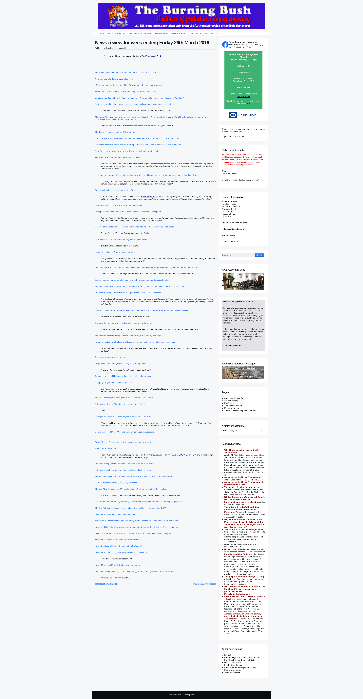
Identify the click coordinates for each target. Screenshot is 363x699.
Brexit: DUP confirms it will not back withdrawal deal (118, 539)
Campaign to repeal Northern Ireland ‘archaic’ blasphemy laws (123, 376)
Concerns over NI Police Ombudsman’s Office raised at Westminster (125, 432)
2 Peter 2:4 (191, 455)
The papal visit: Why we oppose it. (241, 487)
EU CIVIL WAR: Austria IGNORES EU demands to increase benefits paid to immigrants (133, 533)
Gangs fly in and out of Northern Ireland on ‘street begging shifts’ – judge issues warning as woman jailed (142, 310)
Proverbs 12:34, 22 (149, 196)
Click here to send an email (235, 223)
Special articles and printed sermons (186, 33)
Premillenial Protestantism (237, 594)
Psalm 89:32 (114, 199)
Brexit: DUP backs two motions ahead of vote (115, 514)
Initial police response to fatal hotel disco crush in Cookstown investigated (128, 211)
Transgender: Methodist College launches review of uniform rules (124, 323)
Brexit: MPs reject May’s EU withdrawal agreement (117, 565)
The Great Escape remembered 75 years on (115, 132)
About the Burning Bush (235, 398)
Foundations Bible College (237, 554)
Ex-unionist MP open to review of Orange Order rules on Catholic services (128, 293)
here (248, 103)
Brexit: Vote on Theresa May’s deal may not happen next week (123, 442)
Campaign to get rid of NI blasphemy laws (113, 382)
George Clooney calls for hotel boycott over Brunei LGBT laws (123, 417)
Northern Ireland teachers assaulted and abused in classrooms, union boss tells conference (136, 104)
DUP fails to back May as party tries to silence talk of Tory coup (123, 470)
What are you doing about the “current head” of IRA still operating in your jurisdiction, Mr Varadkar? (139, 98)
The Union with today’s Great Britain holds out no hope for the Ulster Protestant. (241, 509)
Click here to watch (231, 345)
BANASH (228, 655)
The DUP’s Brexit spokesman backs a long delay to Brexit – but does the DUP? (130, 508)
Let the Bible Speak (233, 665)
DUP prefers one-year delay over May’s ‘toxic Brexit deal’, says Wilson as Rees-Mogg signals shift (139, 501)
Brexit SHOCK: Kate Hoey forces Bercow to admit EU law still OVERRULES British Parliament (136, 527)
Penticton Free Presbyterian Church (240, 667)
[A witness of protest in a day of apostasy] (181, 16)
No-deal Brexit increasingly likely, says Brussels (116, 482)
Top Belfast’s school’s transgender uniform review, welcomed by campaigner (129, 336)
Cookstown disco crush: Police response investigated (119, 205)
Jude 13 (186, 425)
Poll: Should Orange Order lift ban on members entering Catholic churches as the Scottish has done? (140, 286)
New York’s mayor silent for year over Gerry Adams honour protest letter (127, 151)
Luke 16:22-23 (178, 455)
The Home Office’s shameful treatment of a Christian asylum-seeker (125, 72)
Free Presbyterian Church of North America (243, 657)
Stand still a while (232, 672)
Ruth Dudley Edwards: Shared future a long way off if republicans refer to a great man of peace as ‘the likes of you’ (146, 175)
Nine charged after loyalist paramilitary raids (114, 79)
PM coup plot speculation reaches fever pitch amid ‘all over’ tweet (124, 463)
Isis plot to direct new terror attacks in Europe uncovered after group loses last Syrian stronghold (138, 145)
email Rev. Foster (230, 180)
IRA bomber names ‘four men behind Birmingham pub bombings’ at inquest (128, 85)
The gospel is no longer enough (240, 576)
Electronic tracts (160, 33)
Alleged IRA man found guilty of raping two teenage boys (120, 363)
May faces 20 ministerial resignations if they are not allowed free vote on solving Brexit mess (136, 520)
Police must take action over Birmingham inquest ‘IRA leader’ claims (125, 91)
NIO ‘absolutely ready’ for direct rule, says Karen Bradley (120, 404)
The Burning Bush (188, 695)
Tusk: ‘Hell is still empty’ (105, 448)
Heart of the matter (232, 662)
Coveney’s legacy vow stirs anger (110, 357)
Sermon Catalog (113, 33)
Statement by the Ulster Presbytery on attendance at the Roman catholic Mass (243, 478)
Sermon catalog (231, 400)
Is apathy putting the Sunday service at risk (114, 252)
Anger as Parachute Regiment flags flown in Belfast (118, 157)
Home (101, 33)
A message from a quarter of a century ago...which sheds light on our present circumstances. (243, 616)
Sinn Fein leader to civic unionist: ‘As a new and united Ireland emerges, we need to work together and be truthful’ (146, 267)
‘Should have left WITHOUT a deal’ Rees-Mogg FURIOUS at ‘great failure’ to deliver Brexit (135, 571)
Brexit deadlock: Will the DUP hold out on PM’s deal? (118, 546)
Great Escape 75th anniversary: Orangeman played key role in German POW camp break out (137, 138)
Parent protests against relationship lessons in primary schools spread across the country (135, 342)
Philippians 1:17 (243, 96)
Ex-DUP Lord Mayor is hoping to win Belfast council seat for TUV (124, 398)
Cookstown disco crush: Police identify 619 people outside (121, 239)
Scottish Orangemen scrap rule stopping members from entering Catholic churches (132, 280)
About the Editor (211, 33)
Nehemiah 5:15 (154, 56)
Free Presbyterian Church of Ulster (240, 660)
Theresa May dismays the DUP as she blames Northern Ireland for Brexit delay (130, 489)
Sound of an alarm (232, 670)
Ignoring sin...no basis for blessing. (241, 502)
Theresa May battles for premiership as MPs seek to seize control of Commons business (134, 476)
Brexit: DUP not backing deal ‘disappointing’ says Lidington (121, 552)
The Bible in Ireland (142, 33)
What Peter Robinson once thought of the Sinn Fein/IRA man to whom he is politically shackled (244, 588)
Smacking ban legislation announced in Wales (115, 190)
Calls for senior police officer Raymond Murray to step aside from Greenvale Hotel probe (134, 227)
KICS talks (127, 33)
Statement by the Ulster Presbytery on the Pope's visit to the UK (244, 483)
